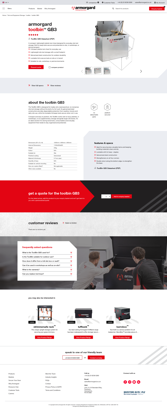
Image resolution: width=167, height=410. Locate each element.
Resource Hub (13, 387)
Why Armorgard (49, 8)
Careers (11, 393)
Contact (48, 384)
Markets (11, 377)
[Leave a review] (63, 223)
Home (4, 15)
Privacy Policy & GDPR (53, 387)
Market (39, 8)
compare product (57, 67)
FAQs (47, 380)
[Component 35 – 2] (125, 382)
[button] (141, 71)
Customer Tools (14, 390)
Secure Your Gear (15, 380)
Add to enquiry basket (121, 196)
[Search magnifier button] (113, 8)
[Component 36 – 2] (130, 382)
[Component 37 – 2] (134, 382)
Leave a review (71, 223)
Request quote (36, 67)
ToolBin (35, 15)
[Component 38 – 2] (138, 382)
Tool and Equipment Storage (16, 15)
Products (32, 8)
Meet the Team (50, 374)
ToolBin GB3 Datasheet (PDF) (43, 39)
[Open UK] (8, 2)
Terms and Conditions (52, 390)
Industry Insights (51, 377)
